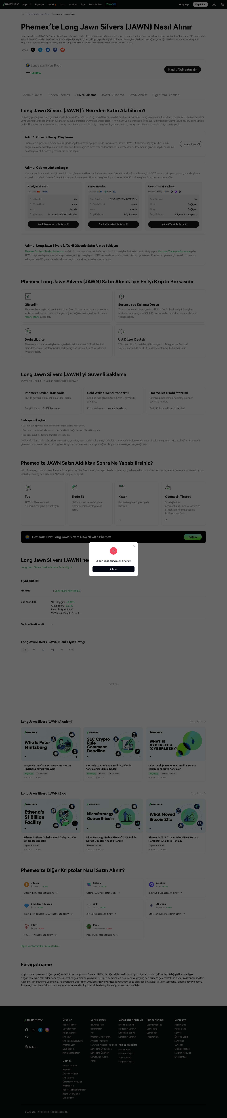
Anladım (114, 569)
